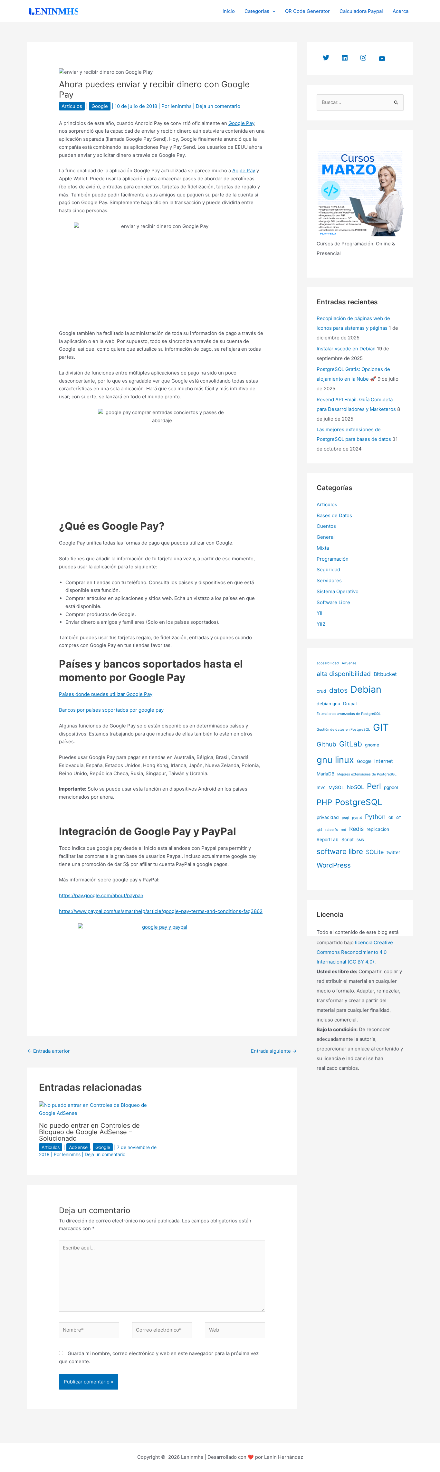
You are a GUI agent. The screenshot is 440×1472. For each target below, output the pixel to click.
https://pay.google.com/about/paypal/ (101, 895)
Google (99, 106)
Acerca (400, 11)
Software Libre (333, 602)
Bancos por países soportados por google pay (111, 710)
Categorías (256, 11)
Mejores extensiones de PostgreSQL (367, 774)
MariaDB (325, 773)
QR (390, 818)
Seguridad (328, 569)
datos (338, 690)
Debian (365, 689)
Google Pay (241, 123)
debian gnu (328, 703)
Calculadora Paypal (361, 11)
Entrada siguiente (274, 1051)
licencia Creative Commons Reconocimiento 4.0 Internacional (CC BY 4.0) (355, 952)
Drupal (350, 703)
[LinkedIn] (345, 57)
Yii (319, 613)
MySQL (336, 787)
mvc (321, 787)
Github (326, 744)
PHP (324, 802)
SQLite (375, 852)
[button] (272, 11)
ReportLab (328, 839)
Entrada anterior (48, 1051)
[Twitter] (326, 57)
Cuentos (326, 526)
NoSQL (355, 787)
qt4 (319, 830)
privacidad (328, 817)
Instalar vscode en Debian (346, 349)
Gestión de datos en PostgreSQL (343, 729)
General (326, 537)
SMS (360, 840)
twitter (393, 852)
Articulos (72, 106)
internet (383, 761)
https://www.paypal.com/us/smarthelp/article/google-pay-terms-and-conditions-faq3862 (161, 911)
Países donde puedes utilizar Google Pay (105, 694)
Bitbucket (385, 674)
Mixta (323, 548)
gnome (372, 744)
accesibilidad (328, 663)
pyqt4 (357, 818)
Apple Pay (243, 170)
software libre (340, 851)
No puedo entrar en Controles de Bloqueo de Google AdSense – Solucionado (89, 1132)
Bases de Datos (334, 515)
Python (375, 817)
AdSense (78, 1147)
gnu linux (335, 760)
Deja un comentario (218, 106)
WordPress (334, 865)
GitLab (350, 743)
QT (398, 818)
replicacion (378, 829)
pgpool (391, 787)
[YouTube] (382, 58)
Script (347, 839)
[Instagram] (363, 57)
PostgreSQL (358, 802)
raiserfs (331, 830)
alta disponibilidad (344, 674)
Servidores (329, 580)
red (343, 830)
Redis (356, 828)
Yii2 (321, 624)
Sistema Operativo (338, 591)
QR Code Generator (307, 11)
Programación (333, 559)
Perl (374, 786)
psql (345, 818)
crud (321, 691)
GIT (381, 727)
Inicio (229, 11)
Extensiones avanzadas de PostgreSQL (349, 714)
